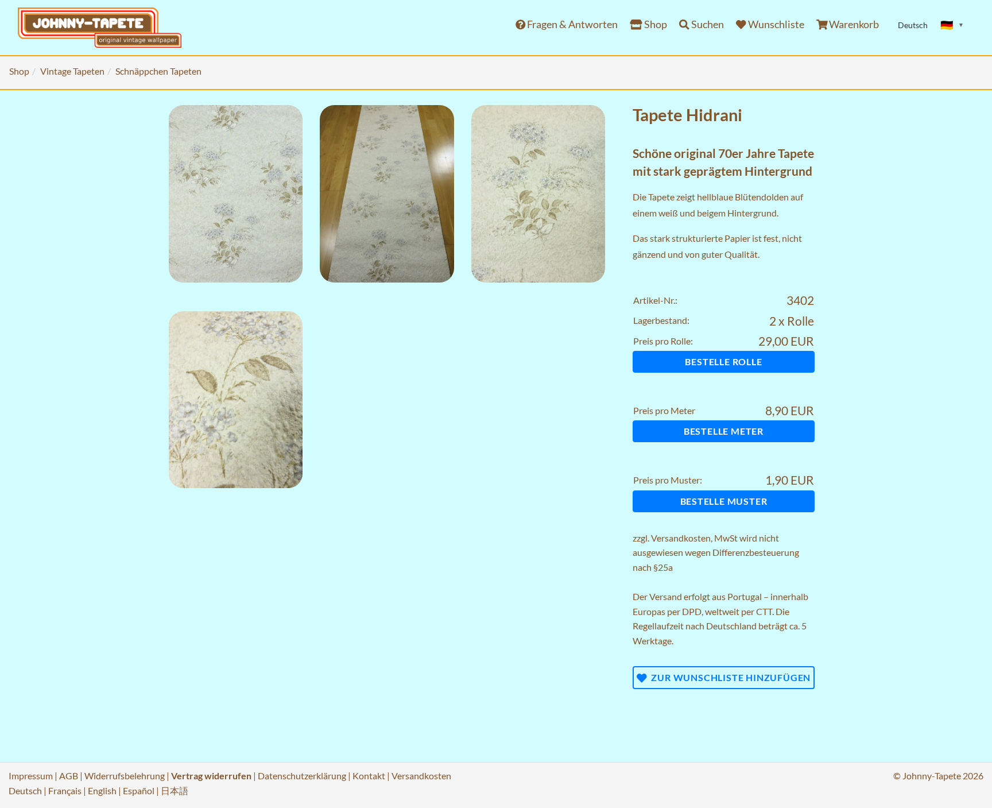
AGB (68, 775)
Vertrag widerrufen (211, 775)
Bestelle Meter (724, 431)
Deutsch (25, 790)
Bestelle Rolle (723, 361)
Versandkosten (681, 537)
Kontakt (368, 775)
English (102, 790)
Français (65, 790)
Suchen (706, 24)
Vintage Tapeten (72, 70)
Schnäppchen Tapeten (158, 70)
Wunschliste (775, 24)
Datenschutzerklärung (302, 775)
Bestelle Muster (724, 501)
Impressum (31, 775)
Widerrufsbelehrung (124, 775)
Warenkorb (853, 24)
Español (138, 790)
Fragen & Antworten (571, 24)
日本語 (174, 790)
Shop (654, 24)
